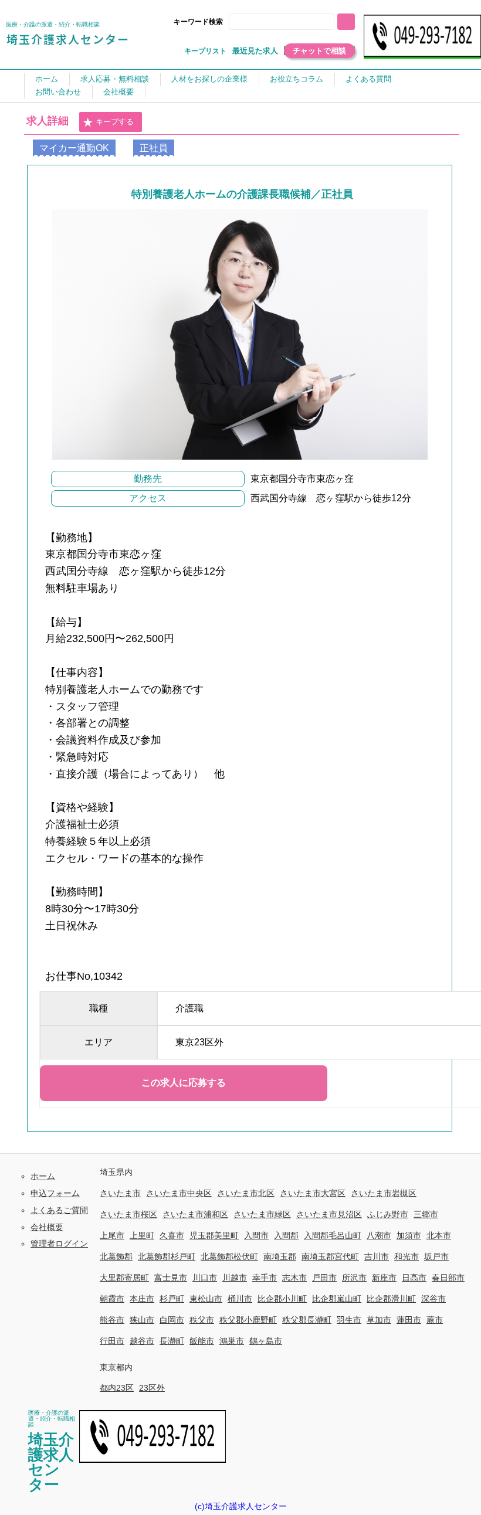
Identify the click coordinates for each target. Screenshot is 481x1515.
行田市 (112, 1341)
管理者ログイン (59, 1243)
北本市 (438, 1235)
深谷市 (433, 1298)
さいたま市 (120, 1193)
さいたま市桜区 (128, 1214)
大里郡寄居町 (124, 1277)
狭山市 (142, 1319)
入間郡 (286, 1235)
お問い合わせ (58, 91)
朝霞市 (112, 1298)
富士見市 (170, 1277)
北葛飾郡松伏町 (229, 1256)
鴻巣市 (231, 1341)
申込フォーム (55, 1193)
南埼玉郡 (279, 1256)
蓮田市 (409, 1319)
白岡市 (172, 1319)
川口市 (204, 1277)
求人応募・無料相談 (114, 78)
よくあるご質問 (59, 1210)
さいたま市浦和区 (195, 1214)
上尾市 (112, 1235)
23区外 (152, 1387)
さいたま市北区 (246, 1193)
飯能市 (201, 1341)
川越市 (234, 1277)
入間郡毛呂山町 (332, 1235)
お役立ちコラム (296, 78)
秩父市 (201, 1319)
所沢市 (354, 1277)
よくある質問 (368, 78)
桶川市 (240, 1298)
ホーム (46, 78)
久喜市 (172, 1235)
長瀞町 (172, 1341)
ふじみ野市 (387, 1214)
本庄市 (142, 1298)
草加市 (379, 1319)
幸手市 (264, 1277)
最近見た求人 (255, 50)
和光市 (406, 1256)
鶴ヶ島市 (265, 1341)
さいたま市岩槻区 (383, 1193)
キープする (115, 121)
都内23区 (117, 1387)
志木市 (294, 1277)
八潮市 (379, 1235)
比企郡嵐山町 (336, 1298)
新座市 (384, 1277)
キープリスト (205, 51)
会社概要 (118, 91)
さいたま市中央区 (179, 1193)
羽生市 (349, 1319)
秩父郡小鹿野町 (248, 1319)
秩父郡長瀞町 (306, 1319)
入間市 (256, 1235)
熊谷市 (112, 1319)
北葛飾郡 (116, 1256)
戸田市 (324, 1277)
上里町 (142, 1235)
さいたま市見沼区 (329, 1214)
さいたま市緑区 (262, 1214)
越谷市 (142, 1341)
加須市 (409, 1235)
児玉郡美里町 (214, 1235)
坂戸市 (436, 1256)
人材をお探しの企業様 (209, 78)
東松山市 (205, 1298)
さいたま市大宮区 (312, 1193)
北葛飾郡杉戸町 (166, 1256)
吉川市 (376, 1256)
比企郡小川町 (282, 1298)
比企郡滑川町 (391, 1298)
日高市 (414, 1277)
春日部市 (448, 1277)
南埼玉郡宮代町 (330, 1256)
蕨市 (434, 1319)
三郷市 (426, 1214)
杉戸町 (172, 1298)
